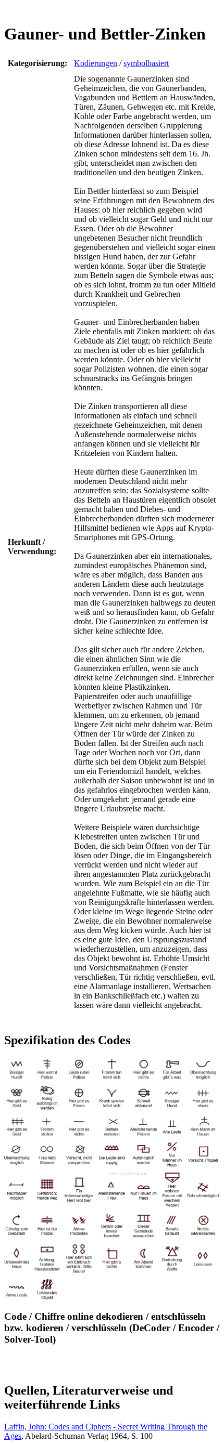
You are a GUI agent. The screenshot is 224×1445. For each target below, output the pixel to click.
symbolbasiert (146, 63)
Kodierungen (95, 63)
